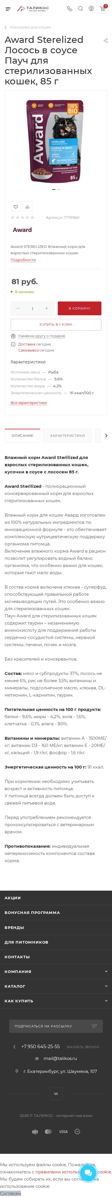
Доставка (26, 344)
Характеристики (67, 436)
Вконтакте (56, 1094)
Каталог (15, 986)
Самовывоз (28, 350)
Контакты (17, 957)
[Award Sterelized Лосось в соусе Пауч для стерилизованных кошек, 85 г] (56, 141)
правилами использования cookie (73, 1172)
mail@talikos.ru (60, 1058)
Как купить (19, 1001)
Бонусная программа (32, 912)
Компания (18, 971)
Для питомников (27, 942)
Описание (22, 436)
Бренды (14, 927)
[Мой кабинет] (91, 9)
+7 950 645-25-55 (40, 1046)
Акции (13, 898)
